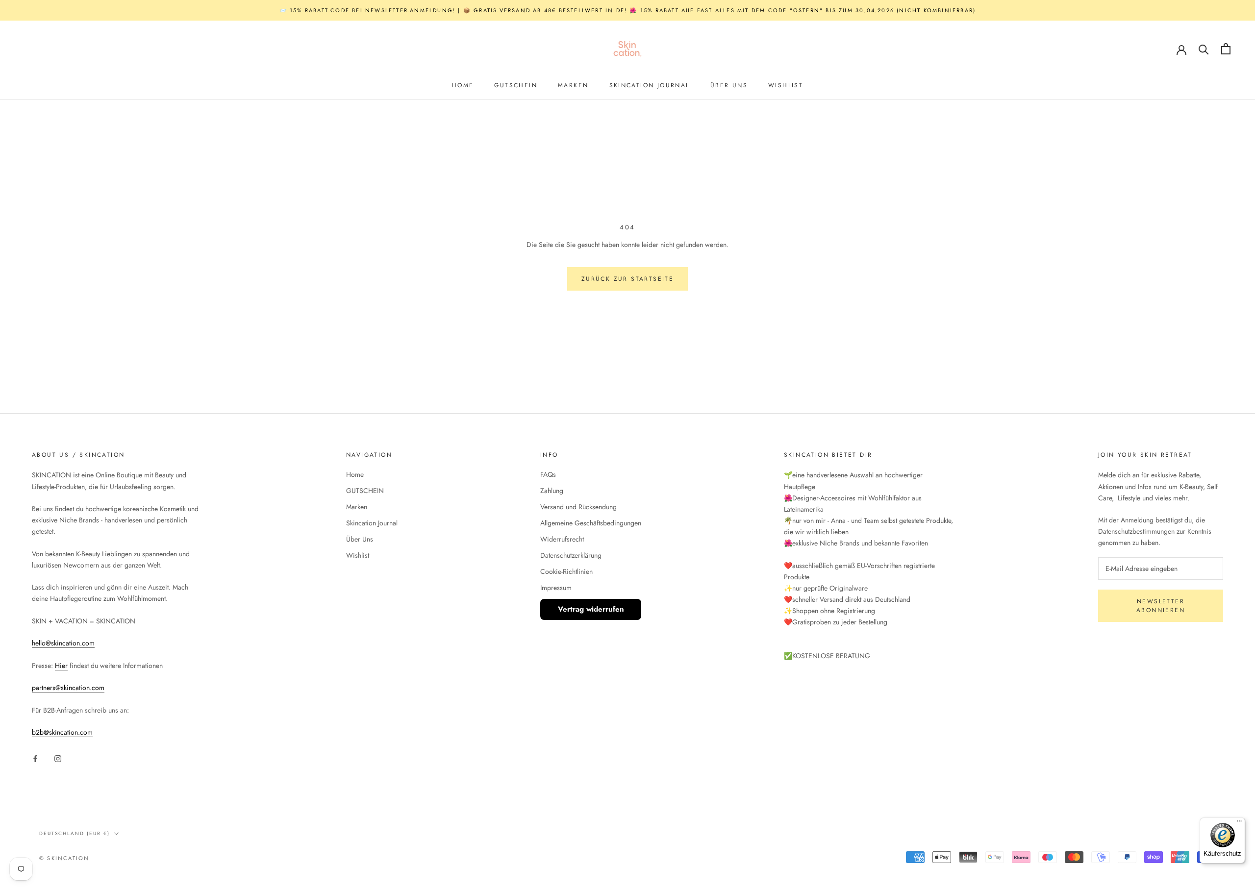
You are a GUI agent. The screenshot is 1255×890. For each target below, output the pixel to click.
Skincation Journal (649, 85)
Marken (573, 85)
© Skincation (64, 858)
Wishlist (785, 85)
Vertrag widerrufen (591, 609)
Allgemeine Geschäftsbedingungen (590, 523)
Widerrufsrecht (562, 539)
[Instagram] (57, 758)
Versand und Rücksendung (578, 507)
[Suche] (1204, 49)
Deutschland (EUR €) (74, 833)
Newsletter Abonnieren (1160, 606)
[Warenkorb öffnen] (1225, 48)
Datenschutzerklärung (571, 555)
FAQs (548, 474)
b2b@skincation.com (62, 732)
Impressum (556, 588)
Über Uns (729, 85)
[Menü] (1239, 823)
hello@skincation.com (63, 643)
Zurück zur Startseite (627, 278)
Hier (61, 665)
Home (463, 85)
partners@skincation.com (68, 687)
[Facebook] (35, 758)
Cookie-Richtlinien (566, 571)
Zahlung (551, 490)
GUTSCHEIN (515, 85)
